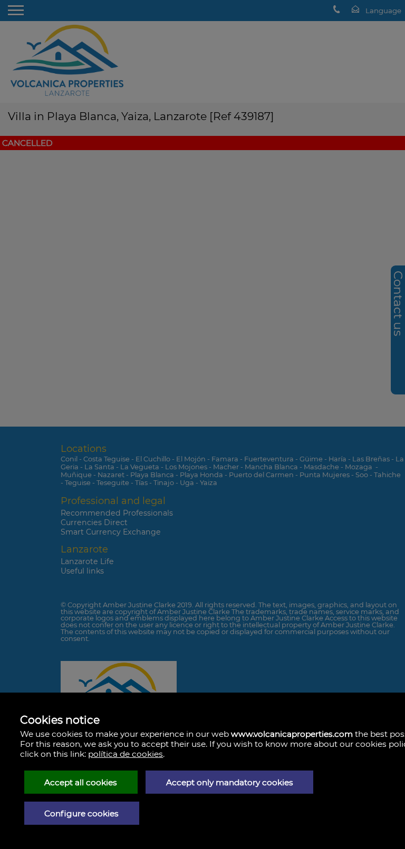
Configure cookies (81, 813)
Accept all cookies (80, 782)
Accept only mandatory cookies (229, 782)
